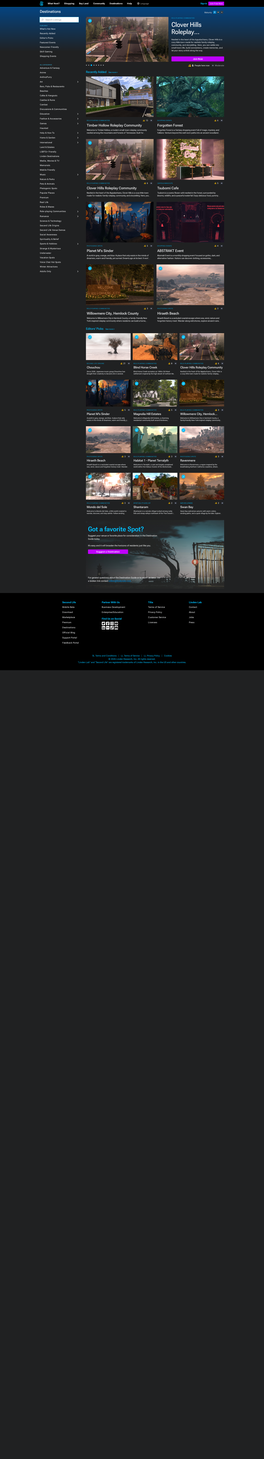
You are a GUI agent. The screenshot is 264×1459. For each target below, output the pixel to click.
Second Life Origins (49, 225)
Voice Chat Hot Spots (50, 262)
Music (43, 174)
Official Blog (68, 632)
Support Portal (69, 637)
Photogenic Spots (48, 188)
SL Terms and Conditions (104, 655)
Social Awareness (48, 234)
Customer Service (157, 617)
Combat (44, 104)
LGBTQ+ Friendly (48, 151)
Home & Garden (47, 137)
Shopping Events (48, 56)
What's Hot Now (47, 29)
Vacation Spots (47, 257)
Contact (193, 607)
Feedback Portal (70, 642)
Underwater (45, 253)
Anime (43, 72)
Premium (44, 197)
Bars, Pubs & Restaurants (52, 86)
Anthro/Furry (46, 77)
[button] (54, 4)
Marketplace (68, 617)
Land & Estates (47, 147)
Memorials (45, 165)
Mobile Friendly (47, 170)
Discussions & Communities (53, 109)
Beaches (44, 91)
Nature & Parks (47, 179)
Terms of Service (156, 607)
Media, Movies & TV (49, 161)
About (192, 612)
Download (67, 612)
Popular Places (47, 193)
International (46, 142)
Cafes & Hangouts (48, 95)
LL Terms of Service (130, 655)
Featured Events (48, 42)
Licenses (152, 622)
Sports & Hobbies (48, 243)
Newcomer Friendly (49, 47)
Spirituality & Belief (49, 239)
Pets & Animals (47, 184)
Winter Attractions (48, 266)
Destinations (68, 627)
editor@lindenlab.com (120, 581)
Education (45, 114)
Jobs (191, 617)
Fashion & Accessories (51, 118)
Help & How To (47, 133)
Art (41, 82)
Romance (44, 216)
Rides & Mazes (47, 207)
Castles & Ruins (47, 100)
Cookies (168, 655)
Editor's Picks (46, 38)
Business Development (113, 607)
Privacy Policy (155, 612)
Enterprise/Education (112, 612)
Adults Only (45, 271)
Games (43, 123)
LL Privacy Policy (152, 655)
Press (192, 622)
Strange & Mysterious (50, 248)
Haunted (44, 128)
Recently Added (47, 33)
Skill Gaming (46, 51)
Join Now (198, 59)
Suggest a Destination (108, 551)
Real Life (44, 202)
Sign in (203, 3)
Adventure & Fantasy (50, 68)
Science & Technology (50, 221)
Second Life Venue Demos (52, 230)
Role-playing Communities (53, 211)
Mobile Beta (68, 607)
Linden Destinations (49, 156)
